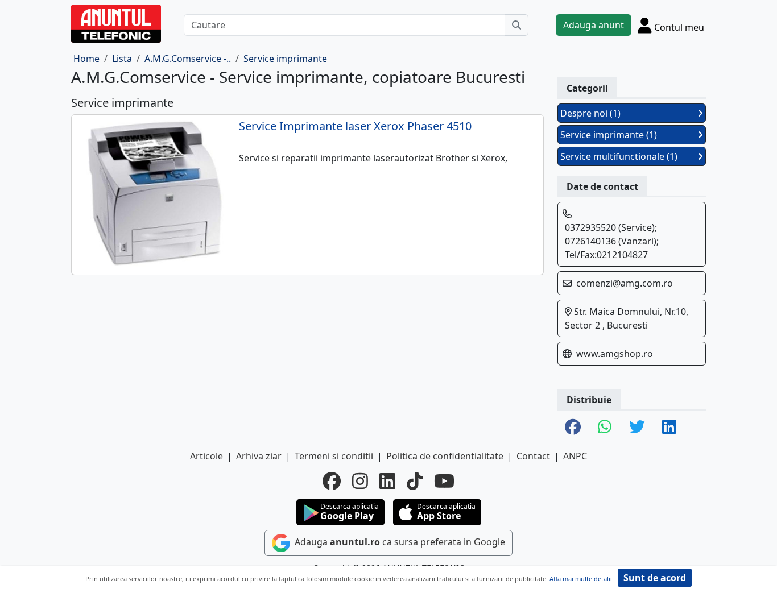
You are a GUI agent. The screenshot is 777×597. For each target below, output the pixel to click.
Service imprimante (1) (608, 134)
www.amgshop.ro (614, 353)
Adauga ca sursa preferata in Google (398, 542)
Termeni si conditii (334, 456)
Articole (206, 456)
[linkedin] (387, 481)
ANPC (575, 456)
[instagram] (360, 481)
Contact (533, 456)
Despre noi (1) (590, 113)
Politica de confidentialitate (444, 456)
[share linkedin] (669, 427)
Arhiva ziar (259, 456)
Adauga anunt (593, 25)
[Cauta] (516, 25)
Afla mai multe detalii (580, 578)
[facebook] (332, 481)
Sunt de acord (654, 577)
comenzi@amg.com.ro (624, 283)
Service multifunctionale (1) (618, 156)
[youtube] (444, 481)
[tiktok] (415, 481)
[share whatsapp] (604, 427)
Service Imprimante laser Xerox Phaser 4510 (355, 126)
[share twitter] (637, 427)
